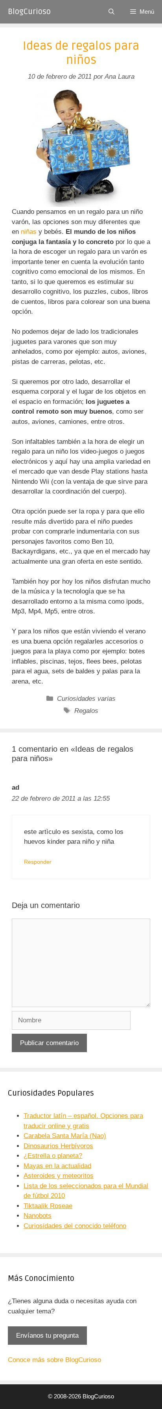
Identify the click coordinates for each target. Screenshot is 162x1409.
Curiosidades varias (86, 698)
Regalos (86, 710)
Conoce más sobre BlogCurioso (54, 1360)
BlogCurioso (29, 11)
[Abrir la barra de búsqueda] (111, 12)
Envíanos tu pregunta (47, 1335)
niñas (29, 231)
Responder (38, 862)
